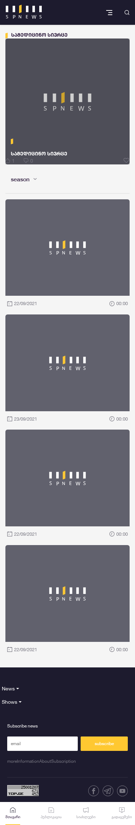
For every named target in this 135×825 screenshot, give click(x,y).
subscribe (104, 743)
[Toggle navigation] (110, 12)
